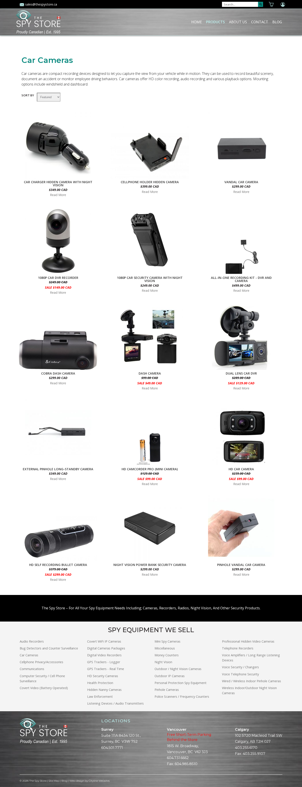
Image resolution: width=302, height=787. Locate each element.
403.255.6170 (246, 748)
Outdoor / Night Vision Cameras (178, 669)
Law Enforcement (100, 696)
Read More (58, 195)
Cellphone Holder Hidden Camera (150, 182)
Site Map (53, 780)
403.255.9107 (254, 754)
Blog (277, 21)
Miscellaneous (165, 648)
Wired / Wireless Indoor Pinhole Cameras (251, 681)
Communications (32, 669)
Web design (76, 780)
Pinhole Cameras (167, 690)
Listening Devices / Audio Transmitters (115, 703)
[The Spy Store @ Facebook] (21, 759)
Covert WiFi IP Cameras (104, 641)
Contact (259, 21)
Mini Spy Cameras (167, 641)
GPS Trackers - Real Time (105, 669)
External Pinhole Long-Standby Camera (58, 469)
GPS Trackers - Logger (103, 662)
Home (196, 21)
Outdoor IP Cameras (170, 676)
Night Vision (163, 662)
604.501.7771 (112, 748)
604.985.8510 (186, 764)
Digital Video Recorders (104, 655)
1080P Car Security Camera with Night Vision (150, 279)
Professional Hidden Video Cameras (248, 641)
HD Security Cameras (102, 676)
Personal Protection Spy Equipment (180, 683)
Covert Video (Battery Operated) (44, 688)
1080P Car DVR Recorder (58, 277)
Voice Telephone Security (240, 674)
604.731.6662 (178, 758)
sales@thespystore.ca (41, 4)
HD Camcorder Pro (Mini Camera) (150, 469)
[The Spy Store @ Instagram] (28, 759)
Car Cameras (29, 655)
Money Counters (167, 655)
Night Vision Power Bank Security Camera (149, 564)
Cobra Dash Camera (58, 373)
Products (215, 21)
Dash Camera (150, 373)
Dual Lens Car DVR (241, 373)
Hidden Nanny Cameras (104, 690)
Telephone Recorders (237, 648)
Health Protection (100, 683)
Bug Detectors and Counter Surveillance (49, 648)
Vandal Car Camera (241, 182)
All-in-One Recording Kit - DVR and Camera (241, 279)
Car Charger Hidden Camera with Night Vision (58, 184)
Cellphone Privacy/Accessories (41, 662)
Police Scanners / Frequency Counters (182, 696)
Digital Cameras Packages (106, 648)
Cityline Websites (99, 780)
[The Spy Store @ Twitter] (25, 759)
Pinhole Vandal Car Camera (241, 564)
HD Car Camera (241, 469)
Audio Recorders (32, 641)
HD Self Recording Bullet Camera (58, 564)
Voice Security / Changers (240, 667)
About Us (238, 21)
